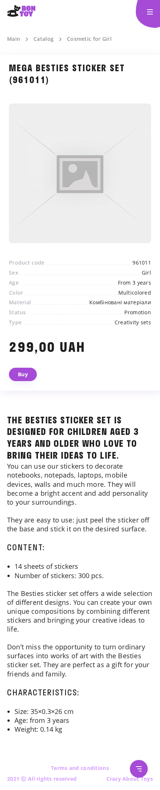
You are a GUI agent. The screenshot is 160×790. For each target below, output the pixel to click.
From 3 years (134, 282)
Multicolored (134, 292)
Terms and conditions (80, 767)
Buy (23, 374)
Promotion (137, 312)
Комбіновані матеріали (120, 302)
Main (13, 39)
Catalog (43, 39)
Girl (146, 272)
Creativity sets (133, 322)
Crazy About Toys (129, 778)
